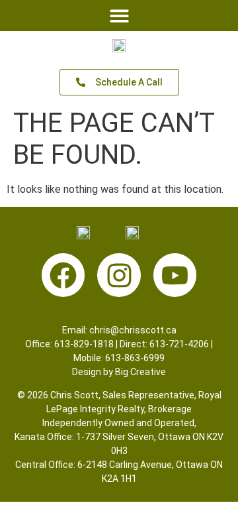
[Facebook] (63, 275)
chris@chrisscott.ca (133, 330)
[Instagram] (119, 275)
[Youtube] (175, 275)
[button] (119, 15)
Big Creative (140, 372)
